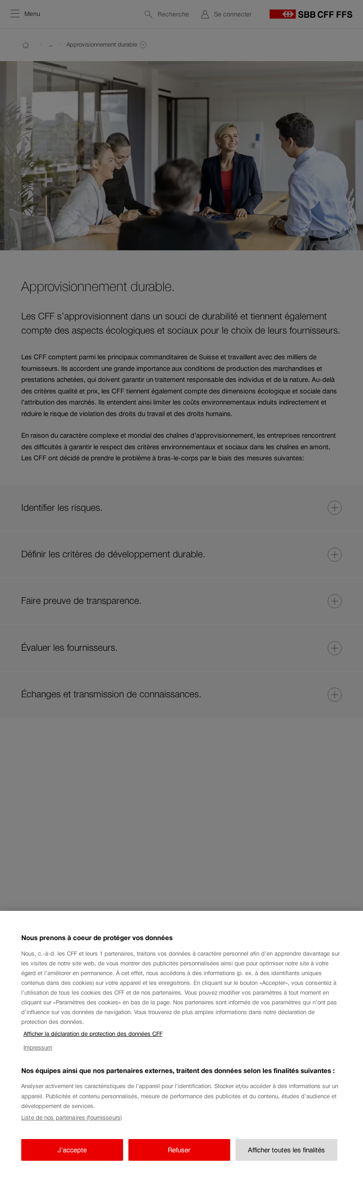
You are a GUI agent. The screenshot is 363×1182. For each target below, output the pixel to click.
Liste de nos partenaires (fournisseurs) (71, 1117)
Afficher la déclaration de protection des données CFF (92, 1033)
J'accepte (72, 1150)
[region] (181, 1046)
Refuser (179, 1150)
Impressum (37, 1047)
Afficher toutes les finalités (286, 1150)
